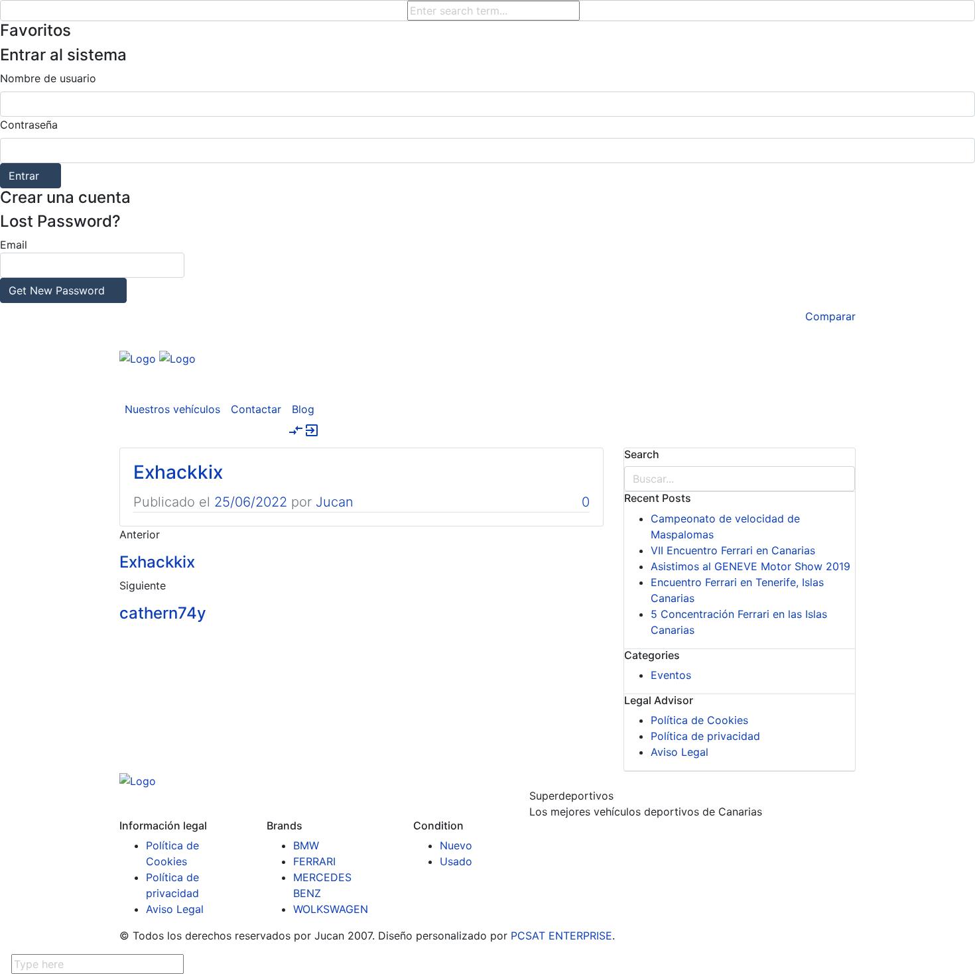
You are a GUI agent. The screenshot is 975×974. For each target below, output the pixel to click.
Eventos (671, 675)
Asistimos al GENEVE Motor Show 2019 (750, 566)
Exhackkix (178, 472)
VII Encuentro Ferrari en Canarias (733, 550)
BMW (306, 845)
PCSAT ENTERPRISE (561, 935)
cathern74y (162, 613)
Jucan (335, 502)
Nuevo (456, 845)
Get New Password (57, 290)
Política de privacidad (705, 736)
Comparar (830, 316)
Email (52, 267)
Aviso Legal (679, 752)
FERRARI (314, 861)
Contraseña (29, 124)
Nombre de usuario (48, 78)
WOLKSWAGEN (330, 909)
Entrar (24, 175)
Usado (456, 861)
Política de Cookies (699, 720)
